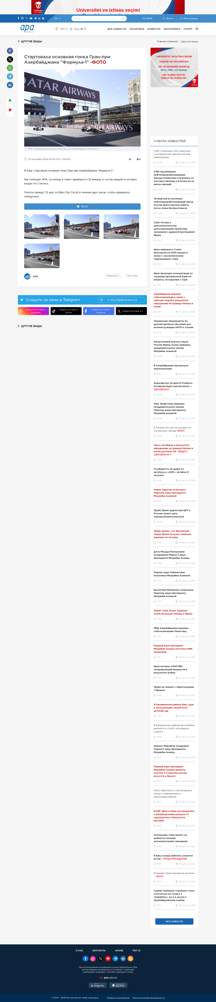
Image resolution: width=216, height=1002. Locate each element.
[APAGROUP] (108, 978)
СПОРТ (188, 28)
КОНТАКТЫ (99, 950)
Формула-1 (113, 275)
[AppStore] (118, 986)
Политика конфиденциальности (149, 997)
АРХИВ (119, 950)
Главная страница (167, 41)
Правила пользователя (118, 997)
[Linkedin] (39, 18)
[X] (26, 18)
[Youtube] (31, 18)
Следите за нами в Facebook (100, 311)
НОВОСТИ (153, 28)
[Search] (122, 18)
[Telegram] (35, 18)
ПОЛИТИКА (137, 28)
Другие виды (189, 41)
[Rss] (43, 18)
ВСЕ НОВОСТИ (117, 28)
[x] (100, 959)
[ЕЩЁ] (195, 29)
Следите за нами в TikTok (68, 311)
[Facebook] (18, 18)
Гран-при (132, 275)
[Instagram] (22, 18)
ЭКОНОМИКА (172, 28)
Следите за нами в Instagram (35, 311)
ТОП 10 (136, 950)
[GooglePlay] (98, 986)
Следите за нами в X (132, 311)
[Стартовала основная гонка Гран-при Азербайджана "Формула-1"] (42, 226)
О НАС (79, 950)
